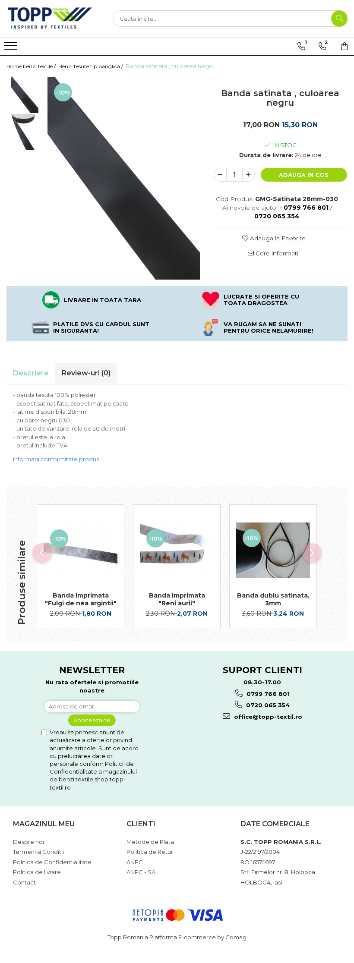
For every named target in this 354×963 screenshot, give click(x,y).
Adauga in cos (304, 174)
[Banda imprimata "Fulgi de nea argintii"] (80, 550)
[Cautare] (339, 18)
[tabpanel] (123, 178)
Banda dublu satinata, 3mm (273, 599)
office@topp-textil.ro (267, 716)
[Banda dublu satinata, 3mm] (273, 550)
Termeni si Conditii (38, 851)
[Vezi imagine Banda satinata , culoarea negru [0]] (25, 95)
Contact (24, 882)
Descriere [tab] (31, 373)
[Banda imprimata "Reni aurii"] (177, 550)
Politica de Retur (149, 851)
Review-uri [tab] (86, 373)
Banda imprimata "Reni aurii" (177, 599)
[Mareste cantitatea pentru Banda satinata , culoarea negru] (248, 175)
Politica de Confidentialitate (52, 862)
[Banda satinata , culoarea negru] (123, 178)
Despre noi (28, 841)
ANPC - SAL (142, 872)
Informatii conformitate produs (56, 459)
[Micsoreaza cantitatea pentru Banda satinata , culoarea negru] (220, 175)
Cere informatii (277, 253)
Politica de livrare (37, 872)
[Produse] (11, 48)
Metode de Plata (150, 841)
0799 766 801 (267, 693)
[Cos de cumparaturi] (344, 46)
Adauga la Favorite (277, 238)
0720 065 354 (267, 705)
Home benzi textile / (31, 66)
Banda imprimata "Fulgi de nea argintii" (81, 599)
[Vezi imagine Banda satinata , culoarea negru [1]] (25, 132)
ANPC (134, 862)
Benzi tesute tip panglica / (91, 66)
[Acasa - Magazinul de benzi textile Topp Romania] (49, 18)
